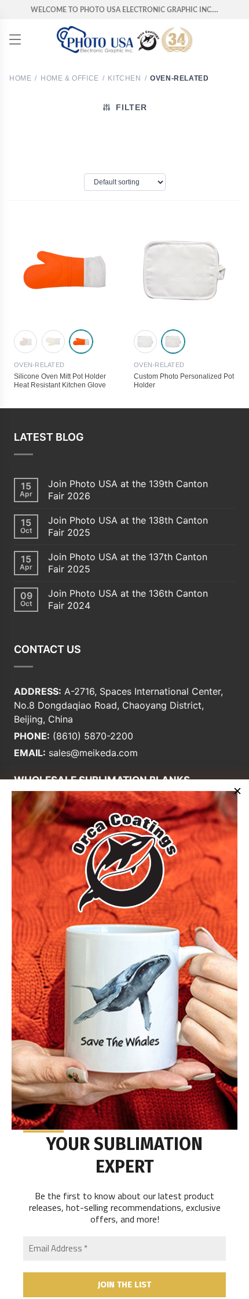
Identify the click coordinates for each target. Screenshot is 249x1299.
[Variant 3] (81, 341)
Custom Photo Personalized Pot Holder (184, 380)
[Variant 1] (25, 341)
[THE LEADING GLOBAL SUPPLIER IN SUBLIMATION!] (124, 39)
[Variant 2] (53, 341)
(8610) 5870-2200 (93, 736)
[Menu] (15, 39)
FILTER (131, 107)
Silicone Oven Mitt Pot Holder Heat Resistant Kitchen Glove (60, 380)
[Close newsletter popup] (237, 791)
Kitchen (124, 78)
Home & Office (70, 78)
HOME (20, 78)
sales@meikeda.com (93, 753)
